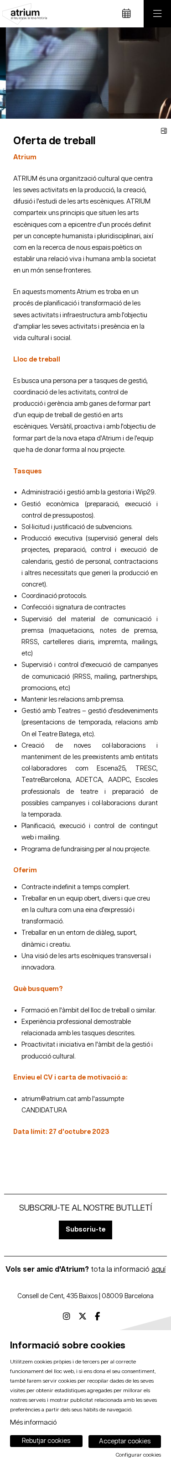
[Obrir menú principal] (157, 13)
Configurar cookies (138, 1455)
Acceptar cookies (124, 1441)
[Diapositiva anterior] (13, 73)
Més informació (33, 1422)
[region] (85, 73)
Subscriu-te (85, 1229)
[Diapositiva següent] (158, 73)
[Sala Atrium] (23, 14)
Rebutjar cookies (46, 1441)
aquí (158, 1269)
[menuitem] (66, 1317)
